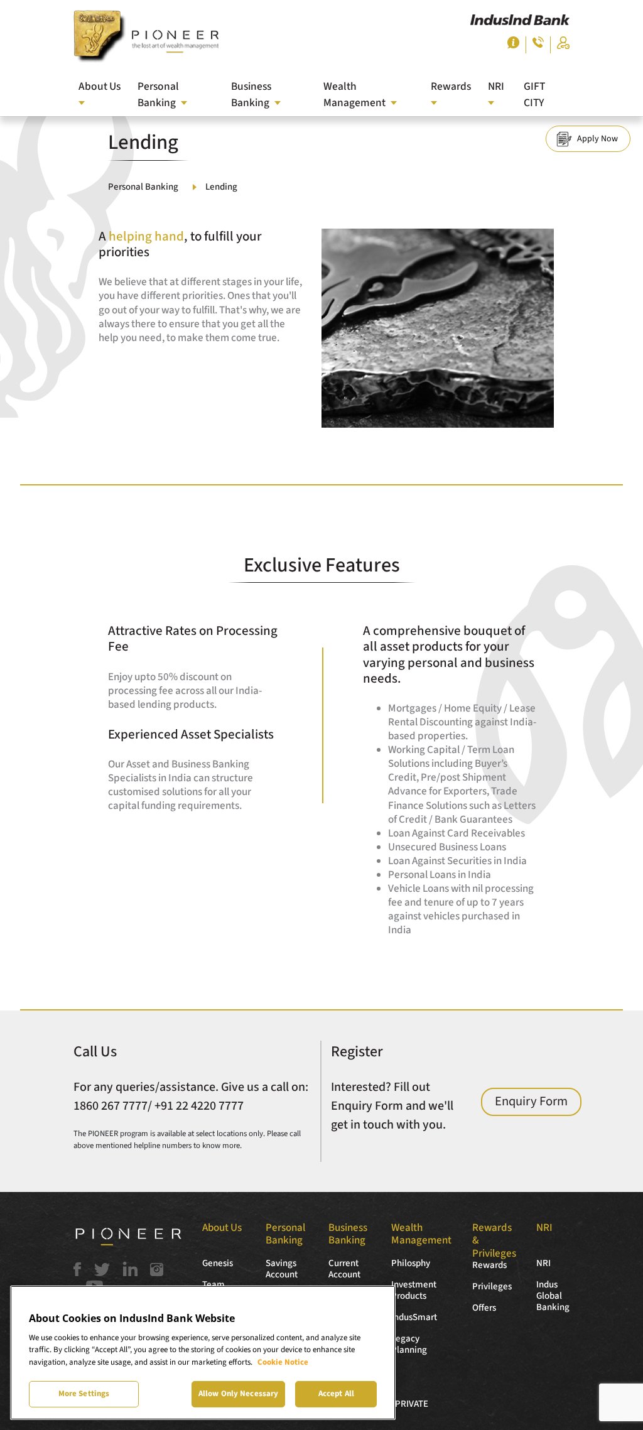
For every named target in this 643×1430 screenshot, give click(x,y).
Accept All (336, 1393)
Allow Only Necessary (238, 1393)
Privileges (492, 1286)
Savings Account (282, 1269)
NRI (543, 1263)
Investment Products (413, 1290)
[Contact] (538, 44)
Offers (484, 1307)
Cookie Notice (282, 1362)
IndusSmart (414, 1317)
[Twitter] (102, 1273)
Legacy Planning (409, 1344)
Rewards (489, 1265)
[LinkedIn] (130, 1273)
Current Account (344, 1269)
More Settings (84, 1393)
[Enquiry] (513, 45)
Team (213, 1284)
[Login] (563, 46)
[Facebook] (77, 1273)
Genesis (217, 1263)
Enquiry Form (531, 1101)
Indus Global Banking (553, 1296)
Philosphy (410, 1263)
